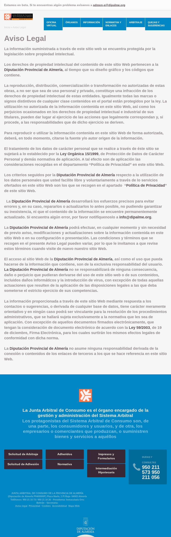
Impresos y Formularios (106, 456)
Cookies (46, 506)
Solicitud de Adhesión (23, 464)
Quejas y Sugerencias (156, 24)
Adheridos (64, 454)
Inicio (7, 27)
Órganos (71, 22)
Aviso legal (21, 506)
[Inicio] (18, 19)
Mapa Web (74, 506)
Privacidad (34, 506)
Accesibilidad (59, 506)
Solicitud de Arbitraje (23, 454)
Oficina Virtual (52, 24)
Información (91, 22)
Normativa (65, 464)
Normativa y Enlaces (113, 24)
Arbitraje (135, 22)
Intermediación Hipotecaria (106, 470)
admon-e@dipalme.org (109, 5)
